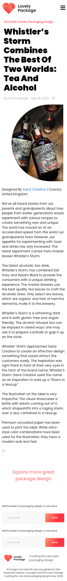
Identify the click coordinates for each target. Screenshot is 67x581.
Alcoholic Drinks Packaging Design (29, 22)
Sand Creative (34, 189)
